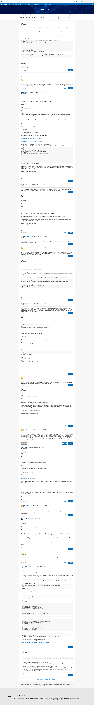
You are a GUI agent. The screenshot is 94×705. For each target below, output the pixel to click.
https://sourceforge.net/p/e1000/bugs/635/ (28, 478)
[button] (73, 23)
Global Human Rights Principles (74, 699)
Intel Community (21, 14)
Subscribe (62, 17)
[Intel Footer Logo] (9, 696)
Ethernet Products (37, 14)
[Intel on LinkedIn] (19, 695)
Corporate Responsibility (43, 692)
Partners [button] (29, 1)
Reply (71, 70)
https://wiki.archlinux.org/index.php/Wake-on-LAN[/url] (31, 138)
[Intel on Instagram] (24, 695)
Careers (36, 692)
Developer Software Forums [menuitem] (17, 4)
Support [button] (12, 1)
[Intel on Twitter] (17, 695)
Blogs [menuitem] (42, 4)
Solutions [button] (18, 1)
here (47, 683)
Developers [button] (23, 1)
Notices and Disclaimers (32, 699)
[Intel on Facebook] (15, 695)
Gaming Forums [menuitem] (36, 4)
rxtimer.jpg (24, 66)
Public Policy (54, 692)
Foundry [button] (35, 1)
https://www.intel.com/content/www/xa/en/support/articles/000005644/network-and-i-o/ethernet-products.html (47, 438)
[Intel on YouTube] (22, 695)
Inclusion (49, 692)
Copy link (64, 88)
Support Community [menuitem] (4, 4)
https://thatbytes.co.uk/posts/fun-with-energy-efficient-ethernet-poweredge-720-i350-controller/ (39, 642)
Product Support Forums (29, 14)
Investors (33, 692)
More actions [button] (70, 17)
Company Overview (17, 692)
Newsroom (29, 692)
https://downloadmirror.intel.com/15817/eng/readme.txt (31, 439)
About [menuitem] (10, 4)
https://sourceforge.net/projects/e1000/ (55, 440)
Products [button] (7, 1)
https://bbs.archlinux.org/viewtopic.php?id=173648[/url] (32, 141)
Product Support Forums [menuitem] (27, 4)
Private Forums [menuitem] (47, 4)
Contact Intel (24, 692)
